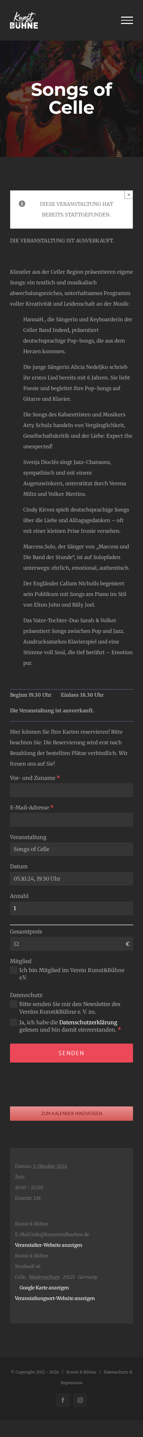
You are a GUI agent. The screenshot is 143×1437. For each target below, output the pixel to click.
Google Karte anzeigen (44, 1288)
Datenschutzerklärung (88, 1022)
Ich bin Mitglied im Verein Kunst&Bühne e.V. (71, 974)
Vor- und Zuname (35, 778)
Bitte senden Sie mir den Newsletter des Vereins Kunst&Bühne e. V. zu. (69, 1008)
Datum (19, 866)
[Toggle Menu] (127, 20)
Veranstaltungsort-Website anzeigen (55, 1298)
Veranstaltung (28, 837)
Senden (71, 1053)
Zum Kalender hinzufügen (71, 1113)
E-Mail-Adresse (32, 807)
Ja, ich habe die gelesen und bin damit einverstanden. (70, 1026)
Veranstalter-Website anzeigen (48, 1245)
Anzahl (19, 896)
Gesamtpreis (26, 931)
